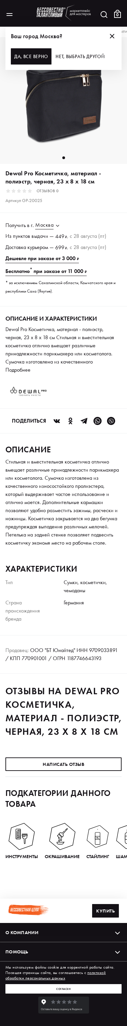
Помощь (16, 952)
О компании (21, 932)
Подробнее (17, 369)
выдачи (39, 236)
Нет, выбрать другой (80, 56)
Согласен (63, 989)
